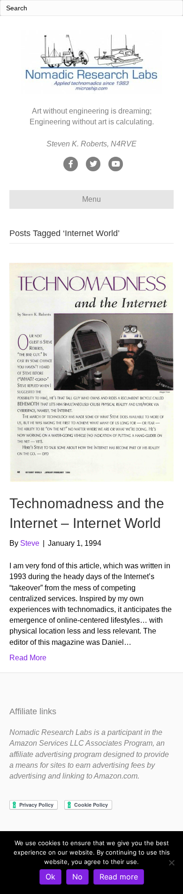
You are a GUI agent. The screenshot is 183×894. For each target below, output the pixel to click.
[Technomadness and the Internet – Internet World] (91, 371)
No (77, 876)
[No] (171, 862)
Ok (50, 876)
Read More (27, 658)
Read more (118, 876)
